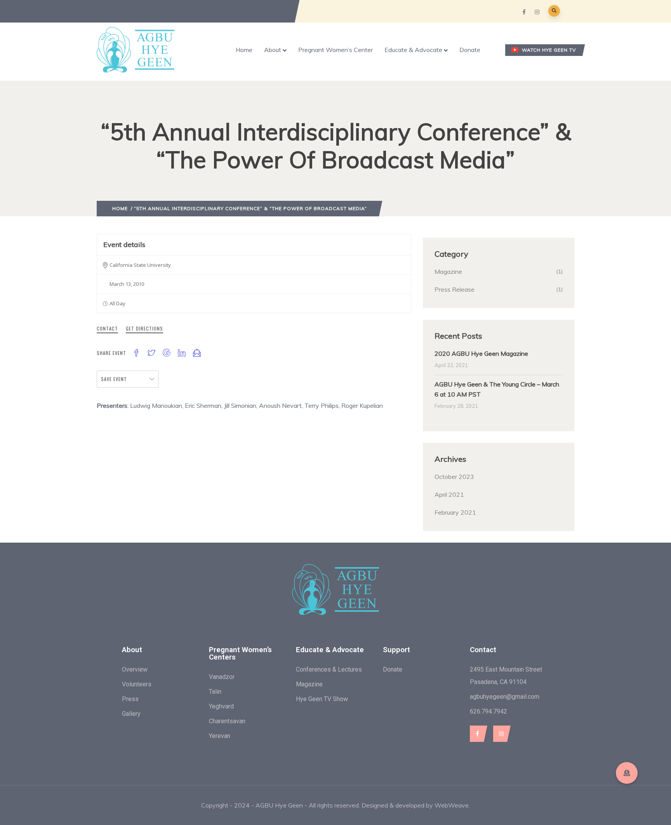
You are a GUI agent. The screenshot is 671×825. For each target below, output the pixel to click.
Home (244, 50)
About (272, 50)
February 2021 (455, 512)
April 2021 (449, 494)
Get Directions (144, 328)
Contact (107, 328)
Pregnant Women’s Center (335, 50)
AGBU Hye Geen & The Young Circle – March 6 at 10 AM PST (497, 389)
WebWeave (452, 805)
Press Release (455, 289)
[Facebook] (476, 734)
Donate (469, 50)
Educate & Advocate (413, 50)
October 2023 (454, 476)
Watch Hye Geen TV (549, 50)
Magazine (448, 271)
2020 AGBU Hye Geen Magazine (481, 353)
